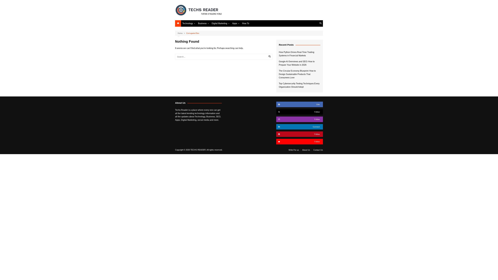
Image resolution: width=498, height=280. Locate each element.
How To (245, 23)
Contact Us (318, 150)
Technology (187, 23)
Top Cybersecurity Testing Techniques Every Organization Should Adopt (299, 85)
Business (202, 23)
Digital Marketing (219, 23)
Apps (234, 23)
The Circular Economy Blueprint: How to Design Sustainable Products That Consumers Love (297, 74)
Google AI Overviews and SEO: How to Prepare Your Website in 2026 (297, 63)
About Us (306, 150)
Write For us (294, 150)
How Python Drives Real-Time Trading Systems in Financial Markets (296, 54)
